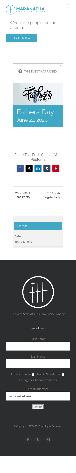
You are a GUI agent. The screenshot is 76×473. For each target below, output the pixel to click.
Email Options (20, 374)
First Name (38, 339)
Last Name (38, 356)
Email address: (38, 389)
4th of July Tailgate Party (51, 194)
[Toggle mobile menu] (68, 6)
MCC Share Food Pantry (22, 194)
